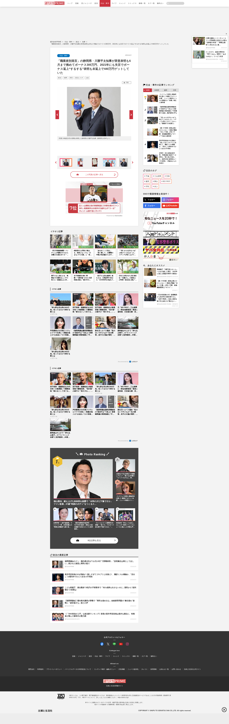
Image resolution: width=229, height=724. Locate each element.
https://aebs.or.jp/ (123, 697)
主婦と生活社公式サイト (192, 669)
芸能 (77, 3)
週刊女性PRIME (55, 42)
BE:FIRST (166, 181)
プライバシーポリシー (54, 669)
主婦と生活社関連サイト (114, 686)
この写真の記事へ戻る (94, 175)
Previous (57, 115)
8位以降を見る (94, 540)
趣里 (147, 181)
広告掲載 (122, 669)
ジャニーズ (82, 656)
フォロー (151, 200)
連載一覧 (142, 3)
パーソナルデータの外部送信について (78, 669)
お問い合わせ (176, 669)
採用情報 (153, 669)
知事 (83, 42)
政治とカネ (79, 78)
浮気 (147, 186)
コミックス (132, 3)
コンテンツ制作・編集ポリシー (105, 669)
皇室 (96, 3)
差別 (71, 78)
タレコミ (144, 669)
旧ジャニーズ (86, 3)
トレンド (122, 3)
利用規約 (40, 669)
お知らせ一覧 (164, 669)
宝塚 (168, 176)
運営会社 (31, 669)
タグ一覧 (151, 3)
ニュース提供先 (133, 669)
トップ (70, 3)
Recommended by (123, 361)
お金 (87, 78)
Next (131, 115)
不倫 (147, 176)
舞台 (156, 181)
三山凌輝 (157, 176)
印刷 (127, 82)
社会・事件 (105, 3)
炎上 (156, 186)
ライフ (114, 3)
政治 (77, 42)
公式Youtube (171, 206)
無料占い (160, 3)
